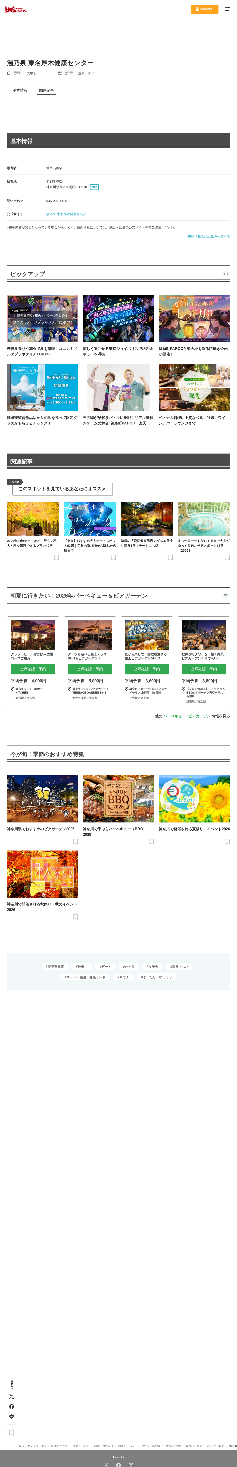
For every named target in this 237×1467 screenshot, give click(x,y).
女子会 (153, 966)
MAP (94, 187)
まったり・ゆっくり (157, 976)
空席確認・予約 (33, 669)
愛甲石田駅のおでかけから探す (161, 1446)
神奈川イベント (127, 1446)
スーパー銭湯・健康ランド (86, 977)
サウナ (124, 977)
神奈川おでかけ (103, 1446)
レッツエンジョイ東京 (33, 1446)
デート (106, 966)
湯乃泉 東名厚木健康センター (67, 213)
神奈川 (82, 966)
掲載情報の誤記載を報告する (209, 236)
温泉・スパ (180, 966)
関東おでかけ (59, 1446)
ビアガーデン (199, 715)
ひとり (130, 966)
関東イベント (81, 1446)
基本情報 (21, 140)
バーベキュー (174, 715)
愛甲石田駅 (56, 966)
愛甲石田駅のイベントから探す (205, 1446)
